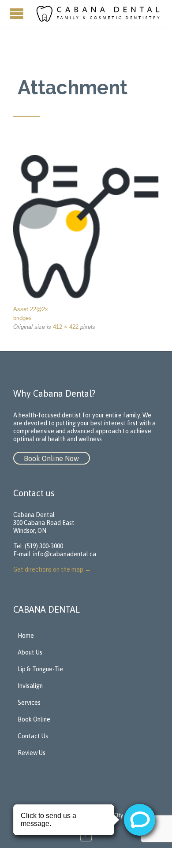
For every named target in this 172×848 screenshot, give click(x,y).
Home (26, 635)
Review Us (31, 752)
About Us (30, 652)
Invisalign (30, 685)
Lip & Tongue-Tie (40, 669)
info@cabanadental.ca (64, 554)
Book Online (34, 719)
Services (29, 702)
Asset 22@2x (30, 309)
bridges (22, 318)
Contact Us (33, 736)
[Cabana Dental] (99, 13)
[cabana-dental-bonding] (86, 226)
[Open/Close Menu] (17, 13)
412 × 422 (66, 327)
